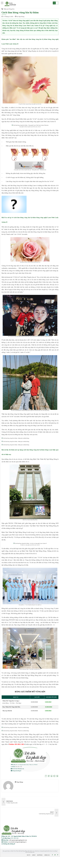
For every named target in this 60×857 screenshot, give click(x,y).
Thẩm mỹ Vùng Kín (8, 9)
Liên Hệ (33, 855)
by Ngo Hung (20, 16)
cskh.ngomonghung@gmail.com (18, 840)
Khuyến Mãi (39, 855)
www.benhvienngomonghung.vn (17, 842)
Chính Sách (47, 855)
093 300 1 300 (18, 766)
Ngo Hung (20, 782)
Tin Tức (28, 855)
